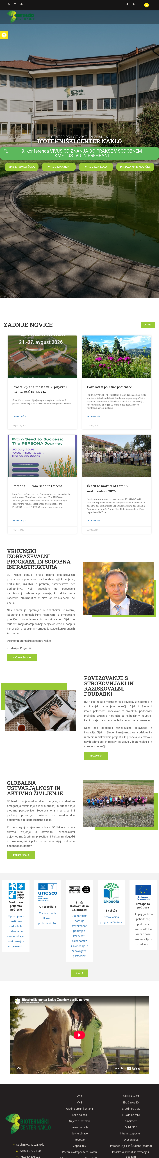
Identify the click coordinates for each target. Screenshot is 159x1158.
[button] (4, 35)
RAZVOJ (94, 755)
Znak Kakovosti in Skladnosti (79, 906)
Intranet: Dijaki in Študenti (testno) (131, 1145)
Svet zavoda (131, 1139)
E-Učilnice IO (131, 1102)
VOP (79, 1096)
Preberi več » (19, 416)
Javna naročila (79, 1127)
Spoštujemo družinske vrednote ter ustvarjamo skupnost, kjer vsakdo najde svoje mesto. (16, 931)
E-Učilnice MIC (131, 1114)
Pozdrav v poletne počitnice (109, 387)
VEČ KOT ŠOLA (20, 657)
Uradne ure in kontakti (79, 1108)
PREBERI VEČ (20, 855)
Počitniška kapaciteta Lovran (79, 1152)
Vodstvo (79, 1139)
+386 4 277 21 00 (30, 1150)
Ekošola (111, 910)
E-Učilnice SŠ (131, 1096)
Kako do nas (79, 1114)
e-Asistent (131, 1121)
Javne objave (79, 1133)
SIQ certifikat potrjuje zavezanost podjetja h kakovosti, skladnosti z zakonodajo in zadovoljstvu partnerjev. (79, 936)
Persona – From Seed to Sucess (37, 486)
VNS (79, 1102)
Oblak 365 (131, 1127)
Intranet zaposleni (131, 1133)
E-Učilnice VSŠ (131, 1108)
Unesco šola (47, 906)
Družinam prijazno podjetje (16, 905)
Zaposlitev (79, 1145)
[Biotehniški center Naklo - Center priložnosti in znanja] (21, 17)
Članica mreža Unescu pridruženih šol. (47, 918)
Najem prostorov (79, 1121)
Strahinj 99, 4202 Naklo (30, 1144)
